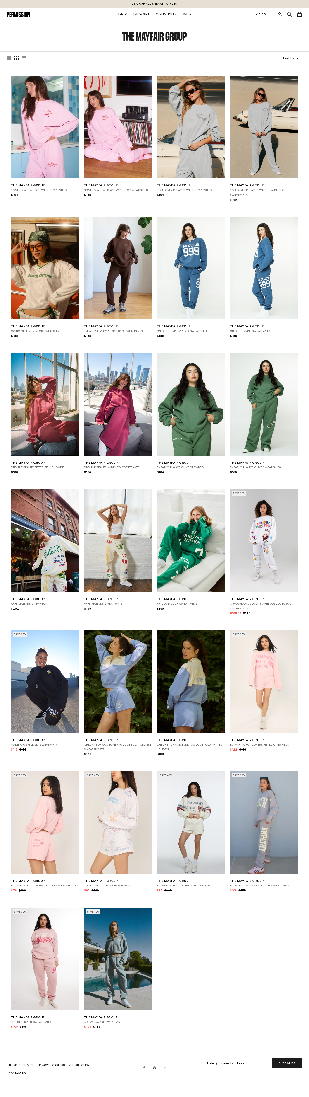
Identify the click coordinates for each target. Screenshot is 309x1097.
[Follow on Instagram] (154, 1067)
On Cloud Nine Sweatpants (250, 331)
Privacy (43, 1065)
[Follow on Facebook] (144, 1067)
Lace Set (141, 14)
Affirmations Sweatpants (103, 603)
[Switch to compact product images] (24, 58)
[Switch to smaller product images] (16, 58)
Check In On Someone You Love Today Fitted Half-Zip (189, 747)
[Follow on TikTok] (164, 1067)
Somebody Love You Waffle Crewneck (40, 190)
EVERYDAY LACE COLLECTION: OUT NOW (154, 3)
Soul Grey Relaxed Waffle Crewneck (185, 190)
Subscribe (287, 1063)
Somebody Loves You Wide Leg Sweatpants (116, 190)
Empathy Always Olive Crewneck (181, 467)
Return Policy (79, 1065)
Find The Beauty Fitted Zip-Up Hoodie (37, 467)
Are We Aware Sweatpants (104, 1022)
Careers (58, 1065)
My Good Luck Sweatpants (177, 603)
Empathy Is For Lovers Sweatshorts (184, 885)
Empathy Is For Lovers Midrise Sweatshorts (44, 885)
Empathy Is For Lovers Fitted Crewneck (259, 744)
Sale (187, 14)
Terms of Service (21, 1065)
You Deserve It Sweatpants (31, 1022)
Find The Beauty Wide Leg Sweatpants (112, 467)
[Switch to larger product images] (9, 58)
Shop (122, 14)
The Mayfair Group (28, 185)
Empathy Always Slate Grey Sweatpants (259, 885)
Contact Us (17, 1073)
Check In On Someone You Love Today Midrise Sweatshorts (117, 747)
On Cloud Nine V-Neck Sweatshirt (182, 331)
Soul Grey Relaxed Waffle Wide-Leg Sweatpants (257, 192)
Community (166, 14)
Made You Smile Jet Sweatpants (34, 744)
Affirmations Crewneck (29, 603)
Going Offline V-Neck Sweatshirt (36, 331)
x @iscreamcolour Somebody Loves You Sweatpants (260, 606)
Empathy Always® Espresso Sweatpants (113, 331)
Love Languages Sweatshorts (107, 885)
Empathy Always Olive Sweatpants (255, 467)
